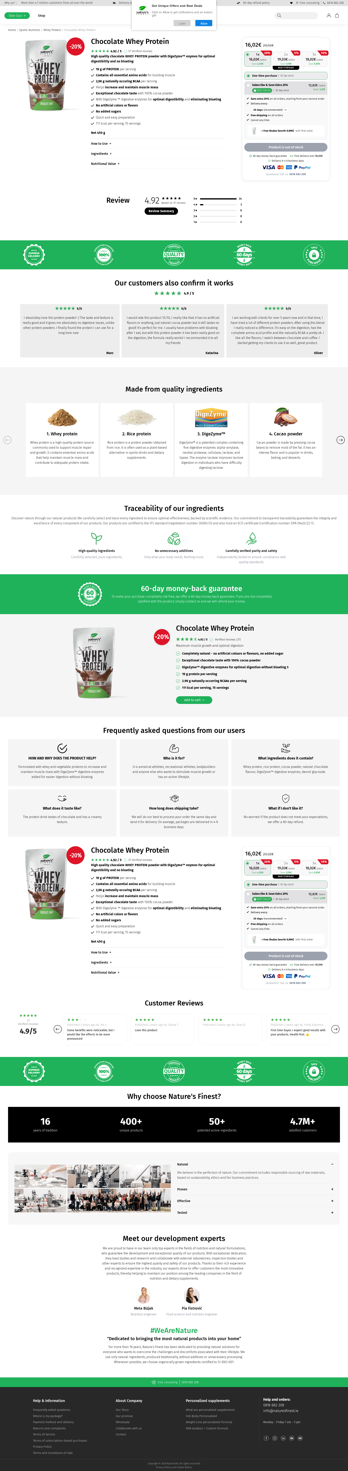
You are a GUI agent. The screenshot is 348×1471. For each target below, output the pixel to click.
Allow (203, 23)
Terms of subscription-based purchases (60, 1440)
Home (12, 30)
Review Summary (161, 211)
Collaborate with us (129, 1428)
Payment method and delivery (53, 1422)
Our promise (124, 1416)
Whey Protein (52, 30)
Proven (182, 1189)
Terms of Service (44, 1434)
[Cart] (337, 15)
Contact (121, 1434)
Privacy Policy (42, 1446)
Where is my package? (48, 1416)
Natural (182, 1164)
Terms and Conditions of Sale (53, 1453)
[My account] (329, 15)
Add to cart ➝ (194, 700)
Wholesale (123, 1422)
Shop (41, 16)
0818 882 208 (335, 3)
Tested (182, 1213)
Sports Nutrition (29, 30)
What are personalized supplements (210, 1410)
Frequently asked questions (51, 1410)
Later (182, 23)
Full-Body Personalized (201, 1416)
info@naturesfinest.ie (280, 1411)
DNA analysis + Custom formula (207, 1428)
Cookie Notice (184, 1467)
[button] (12, 326)
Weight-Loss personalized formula (209, 1422)
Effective (183, 1201)
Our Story (122, 1410)
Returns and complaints (49, 1428)
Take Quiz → (17, 16)
